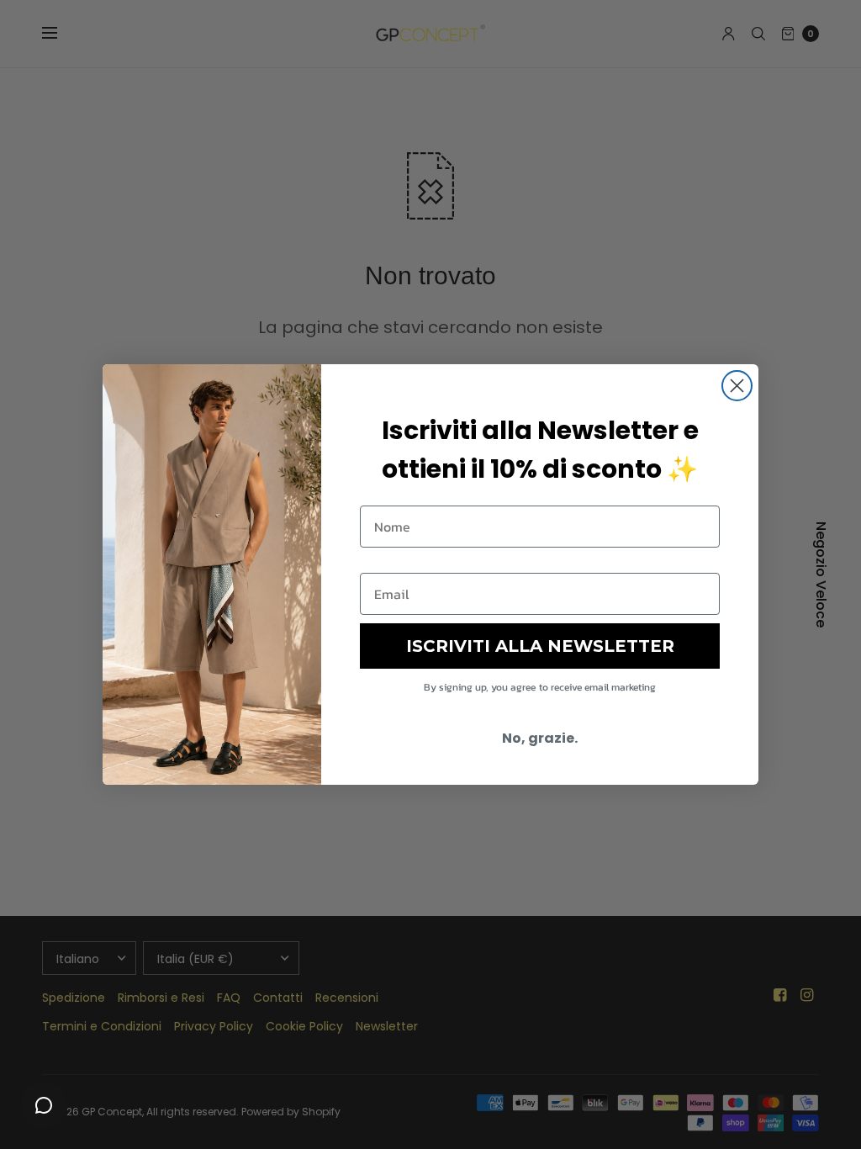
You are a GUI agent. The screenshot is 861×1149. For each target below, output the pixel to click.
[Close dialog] (737, 385)
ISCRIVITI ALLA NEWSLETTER (540, 646)
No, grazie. (540, 738)
